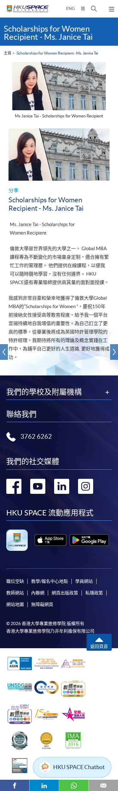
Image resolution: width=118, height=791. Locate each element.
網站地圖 (15, 604)
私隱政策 (94, 592)
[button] (94, 9)
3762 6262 (36, 436)
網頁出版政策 (65, 592)
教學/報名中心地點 (49, 581)
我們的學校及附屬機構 (44, 392)
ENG (70, 9)
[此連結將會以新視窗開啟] (50, 540)
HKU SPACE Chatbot (79, 767)
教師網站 (15, 592)
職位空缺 (15, 581)
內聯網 (37, 592)
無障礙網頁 (42, 604)
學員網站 (84, 581)
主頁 (7, 53)
